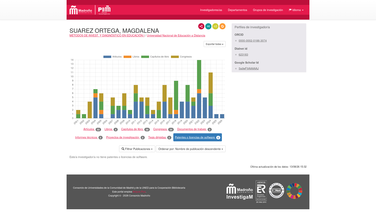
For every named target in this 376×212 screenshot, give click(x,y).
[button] (296, 10)
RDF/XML (201, 26)
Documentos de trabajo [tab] (193, 129)
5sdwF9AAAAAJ (249, 68)
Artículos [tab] (91, 129)
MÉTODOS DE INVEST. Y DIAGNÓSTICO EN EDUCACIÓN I (107, 35)
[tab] (269, 27)
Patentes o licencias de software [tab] (197, 137)
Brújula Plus (139, 191)
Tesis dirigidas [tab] (159, 137)
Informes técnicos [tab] (88, 137)
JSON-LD (208, 26)
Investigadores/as (211, 10)
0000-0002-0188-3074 (253, 40)
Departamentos (237, 10)
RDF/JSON (222, 26)
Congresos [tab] (162, 129)
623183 (243, 54)
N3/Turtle (215, 26)
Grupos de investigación (268, 10)
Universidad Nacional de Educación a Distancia (176, 35)
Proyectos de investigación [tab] (124, 137)
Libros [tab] (110, 129)
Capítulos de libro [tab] (134, 129)
